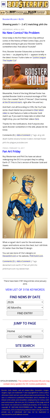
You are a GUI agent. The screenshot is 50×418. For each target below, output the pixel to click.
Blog (21, 19)
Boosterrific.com (10, 19)
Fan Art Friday (11, 151)
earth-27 (19, 265)
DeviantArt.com (9, 256)
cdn (43, 135)
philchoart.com (9, 268)
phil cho (6, 142)
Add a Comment (23, 135)
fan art (27, 265)
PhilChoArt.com (36, 256)
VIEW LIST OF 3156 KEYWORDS (25, 289)
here (37, 119)
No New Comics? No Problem (21, 33)
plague (13, 142)
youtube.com (22, 142)
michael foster (40, 139)
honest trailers (26, 139)
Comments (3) (9, 261)
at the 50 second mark (12, 102)
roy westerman (22, 268)
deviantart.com (9, 265)
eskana (17, 139)
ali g (39, 135)
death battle (8, 139)
